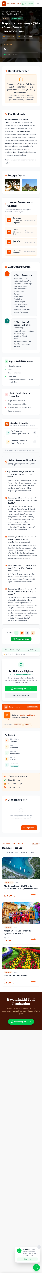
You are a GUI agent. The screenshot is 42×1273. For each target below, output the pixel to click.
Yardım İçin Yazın (22, 639)
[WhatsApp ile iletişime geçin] (36, 1267)
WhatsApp (29, 4)
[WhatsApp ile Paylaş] (16, 633)
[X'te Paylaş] (27, 633)
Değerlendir (30, 828)
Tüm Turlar (35, 843)
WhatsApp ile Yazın (22, 688)
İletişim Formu (22, 695)
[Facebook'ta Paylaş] (22, 633)
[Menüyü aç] (38, 3)
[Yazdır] (33, 633)
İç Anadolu (14, 766)
